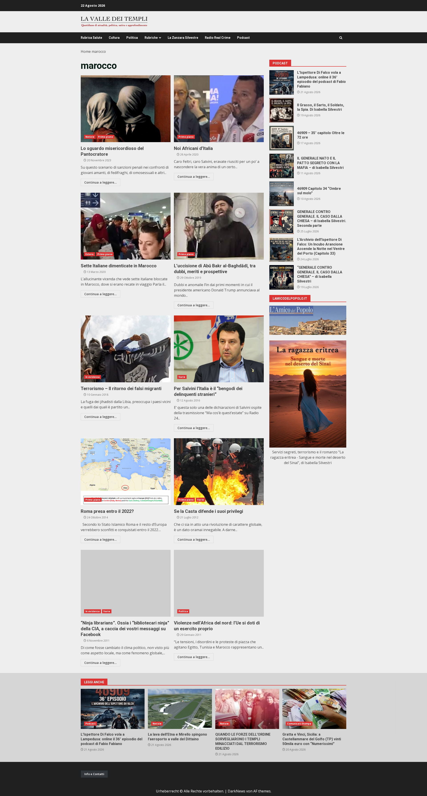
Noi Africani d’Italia (219, 108)
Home (86, 51)
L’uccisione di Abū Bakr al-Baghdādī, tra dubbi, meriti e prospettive (219, 226)
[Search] (340, 37)
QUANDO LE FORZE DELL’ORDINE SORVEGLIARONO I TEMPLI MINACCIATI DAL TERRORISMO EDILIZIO (247, 709)
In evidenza (92, 377)
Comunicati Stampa (299, 723)
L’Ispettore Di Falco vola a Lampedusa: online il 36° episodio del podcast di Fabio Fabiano (281, 82)
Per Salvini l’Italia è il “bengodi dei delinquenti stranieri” (219, 348)
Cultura (114, 37)
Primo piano (105, 136)
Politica (132, 37)
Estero (89, 254)
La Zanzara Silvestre (183, 37)
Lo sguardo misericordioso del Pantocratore (126, 108)
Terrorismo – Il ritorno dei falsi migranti (126, 348)
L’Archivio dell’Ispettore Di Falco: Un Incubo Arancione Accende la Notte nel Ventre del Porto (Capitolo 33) (281, 249)
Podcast (243, 37)
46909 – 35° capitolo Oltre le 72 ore (281, 138)
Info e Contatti (94, 774)
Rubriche (151, 37)
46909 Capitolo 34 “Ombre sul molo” (281, 194)
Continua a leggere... (100, 182)
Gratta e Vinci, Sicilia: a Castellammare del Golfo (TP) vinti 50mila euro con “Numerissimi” (314, 709)
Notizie (89, 136)
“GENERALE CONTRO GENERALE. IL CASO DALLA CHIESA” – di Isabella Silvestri (281, 277)
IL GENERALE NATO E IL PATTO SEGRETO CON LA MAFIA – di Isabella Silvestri (281, 166)
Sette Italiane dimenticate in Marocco (126, 226)
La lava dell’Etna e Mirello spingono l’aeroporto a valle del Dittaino (180, 709)
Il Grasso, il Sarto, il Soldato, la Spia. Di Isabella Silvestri (281, 110)
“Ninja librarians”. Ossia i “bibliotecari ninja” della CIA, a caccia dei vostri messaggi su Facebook (126, 583)
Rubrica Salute (91, 37)
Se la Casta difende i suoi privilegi (219, 471)
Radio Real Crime (217, 37)
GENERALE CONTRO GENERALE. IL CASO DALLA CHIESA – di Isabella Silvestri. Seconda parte (281, 221)
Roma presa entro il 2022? (126, 471)
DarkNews (236, 791)
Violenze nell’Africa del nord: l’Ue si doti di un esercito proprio (219, 583)
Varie (182, 377)
